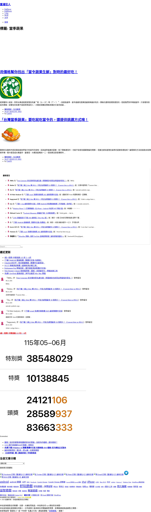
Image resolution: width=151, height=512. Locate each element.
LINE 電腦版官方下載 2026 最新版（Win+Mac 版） (30, 218)
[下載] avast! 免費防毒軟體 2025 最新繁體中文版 (41, 194)
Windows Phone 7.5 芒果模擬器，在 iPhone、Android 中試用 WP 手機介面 (38, 208)
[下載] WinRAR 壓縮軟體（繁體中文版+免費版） (29, 222)
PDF (108, 482)
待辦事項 (72, 486)
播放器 (91, 486)
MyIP (6, 15)
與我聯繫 (52, 511)
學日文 (56, 486)
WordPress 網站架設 (138, 482)
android (4, 481)
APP (24, 482)
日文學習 (97, 486)
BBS (28, 482)
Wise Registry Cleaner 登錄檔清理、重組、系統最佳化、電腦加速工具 (31, 271)
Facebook (33, 482)
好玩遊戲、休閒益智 (43, 486)
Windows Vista (127, 482)
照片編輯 (121, 486)
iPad (84, 482)
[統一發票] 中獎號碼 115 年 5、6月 (17, 258)
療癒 (140, 486)
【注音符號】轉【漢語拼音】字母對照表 (20, 453)
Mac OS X (103, 482)
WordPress (57, 495)
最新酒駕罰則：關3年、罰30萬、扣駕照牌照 (21, 450)
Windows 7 (119, 482)
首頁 (6, 22)
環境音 (135, 486)
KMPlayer (8, 11)
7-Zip (6, 13)
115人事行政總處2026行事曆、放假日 (19, 445)
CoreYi (9, 113)
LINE (97, 482)
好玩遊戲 (26, 486)
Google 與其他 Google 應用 (73, 482)
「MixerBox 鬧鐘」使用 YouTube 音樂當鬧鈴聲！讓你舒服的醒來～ (40, 236)
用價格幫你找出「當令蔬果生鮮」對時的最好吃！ (39, 72)
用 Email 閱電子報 (47, 495)
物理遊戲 (129, 486)
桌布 (102, 486)
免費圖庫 (3, 486)
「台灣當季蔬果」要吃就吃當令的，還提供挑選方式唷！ (44, 120)
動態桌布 (16, 486)
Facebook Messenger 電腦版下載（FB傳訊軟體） (39, 213)
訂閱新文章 (35, 495)
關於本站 (3, 495)
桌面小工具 (108, 486)
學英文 (61, 486)
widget (113, 482)
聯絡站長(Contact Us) (15, 495)
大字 (6, 18)
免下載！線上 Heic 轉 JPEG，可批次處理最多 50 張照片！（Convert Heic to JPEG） (45, 185)
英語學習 (24, 491)
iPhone (91, 481)
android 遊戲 (15, 482)
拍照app (85, 486)
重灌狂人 (5, 4)
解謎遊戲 (33, 490)
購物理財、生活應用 (12, 109)
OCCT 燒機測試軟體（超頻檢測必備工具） (21, 265)
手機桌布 (78, 486)
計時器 (40, 491)
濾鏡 (114, 486)
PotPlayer (7, 9)
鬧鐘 (48, 491)
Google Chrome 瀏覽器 (56, 482)
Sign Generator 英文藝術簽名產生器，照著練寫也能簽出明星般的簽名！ (41, 181)
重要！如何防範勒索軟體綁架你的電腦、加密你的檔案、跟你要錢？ (30, 442)
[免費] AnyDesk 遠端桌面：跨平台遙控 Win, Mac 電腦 (25, 273)
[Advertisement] (40, 49)
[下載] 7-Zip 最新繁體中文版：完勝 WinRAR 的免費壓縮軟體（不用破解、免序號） (44, 204)
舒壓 (19, 491)
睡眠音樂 (14, 491)
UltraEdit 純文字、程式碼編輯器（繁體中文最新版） (24, 263)
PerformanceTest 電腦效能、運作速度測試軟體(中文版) (25, 268)
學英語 (66, 486)
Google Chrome (42, 482)
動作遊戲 (9, 486)
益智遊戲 (5, 490)
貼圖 (44, 491)
